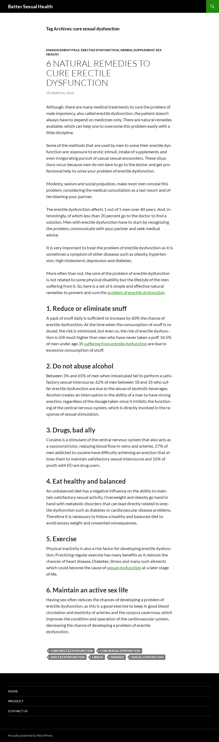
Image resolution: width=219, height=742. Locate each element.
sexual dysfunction (124, 567)
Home (13, 691)
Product (16, 701)
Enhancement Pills (63, 50)
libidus (97, 657)
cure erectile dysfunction (72, 650)
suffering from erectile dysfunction (115, 343)
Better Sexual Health (30, 6)
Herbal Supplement (137, 50)
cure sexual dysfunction (120, 650)
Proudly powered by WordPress (30, 735)
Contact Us (18, 711)
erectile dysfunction (100, 50)
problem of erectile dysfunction (136, 292)
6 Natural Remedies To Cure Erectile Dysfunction (98, 73)
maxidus (117, 657)
